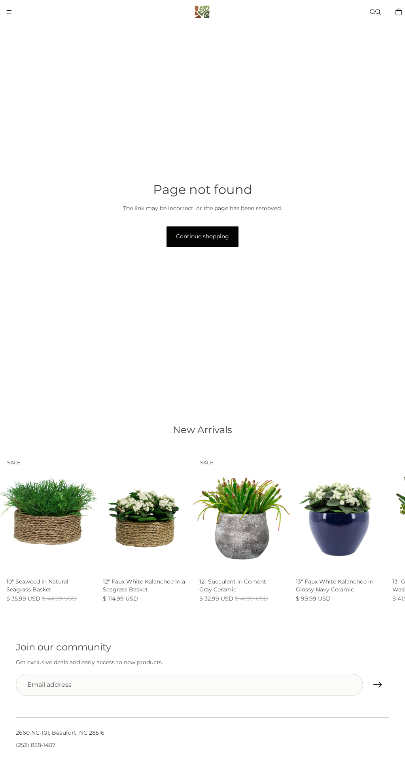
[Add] (84, 563)
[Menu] (9, 12)
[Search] (372, 12)
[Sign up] (377, 684)
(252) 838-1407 (35, 744)
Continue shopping (202, 236)
